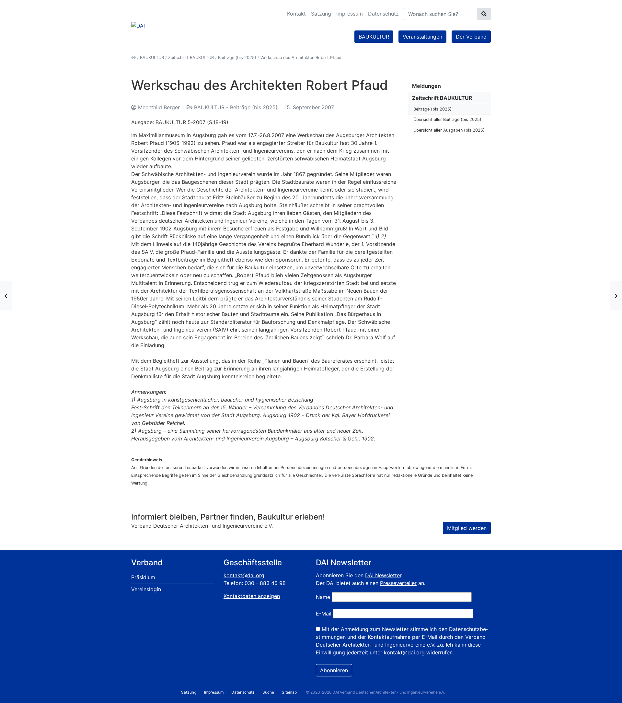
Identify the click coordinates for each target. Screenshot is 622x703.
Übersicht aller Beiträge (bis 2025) (447, 119)
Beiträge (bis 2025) (432, 109)
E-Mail (323, 613)
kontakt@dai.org (244, 575)
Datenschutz (383, 13)
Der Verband (471, 36)
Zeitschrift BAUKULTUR (442, 98)
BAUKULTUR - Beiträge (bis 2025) (236, 107)
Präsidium (143, 577)
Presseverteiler (398, 583)
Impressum (349, 13)
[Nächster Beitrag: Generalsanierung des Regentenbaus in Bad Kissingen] (616, 295)
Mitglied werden (467, 528)
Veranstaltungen (422, 36)
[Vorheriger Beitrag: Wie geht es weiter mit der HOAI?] (6, 295)
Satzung (321, 13)
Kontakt (296, 13)
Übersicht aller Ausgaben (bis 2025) (449, 130)
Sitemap (289, 692)
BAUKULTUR (374, 36)
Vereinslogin (146, 589)
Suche (268, 692)
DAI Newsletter (383, 575)
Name (323, 597)
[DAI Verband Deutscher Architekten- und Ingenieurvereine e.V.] (138, 25)
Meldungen (426, 86)
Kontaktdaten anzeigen (252, 596)
